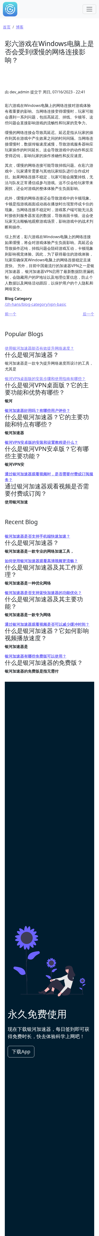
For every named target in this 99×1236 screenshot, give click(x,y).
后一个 (88, 314)
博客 (20, 27)
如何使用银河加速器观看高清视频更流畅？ (41, 560)
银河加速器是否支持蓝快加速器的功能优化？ (43, 592)
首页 (7, 27)
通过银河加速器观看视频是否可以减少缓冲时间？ (47, 624)
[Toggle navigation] (89, 9)
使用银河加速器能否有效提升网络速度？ (39, 348)
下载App (21, 1051)
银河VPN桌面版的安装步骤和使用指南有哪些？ (45, 378)
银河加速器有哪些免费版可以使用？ (35, 656)
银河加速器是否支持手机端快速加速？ (37, 536)
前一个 (10, 314)
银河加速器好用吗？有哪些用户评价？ (37, 410)
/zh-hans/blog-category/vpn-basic (35, 304)
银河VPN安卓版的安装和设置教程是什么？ (41, 442)
